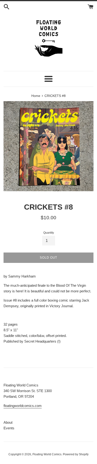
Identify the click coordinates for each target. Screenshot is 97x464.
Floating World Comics (46, 454)
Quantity (48, 232)
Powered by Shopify (76, 454)
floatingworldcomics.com (23, 406)
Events (9, 428)
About (8, 422)
